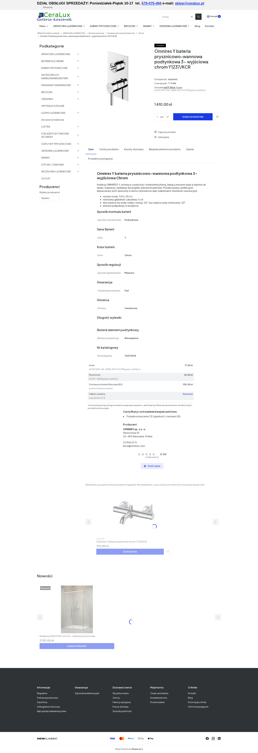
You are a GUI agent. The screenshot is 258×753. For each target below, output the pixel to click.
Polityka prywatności (47, 697)
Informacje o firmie (197, 702)
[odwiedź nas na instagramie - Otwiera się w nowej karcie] (213, 738)
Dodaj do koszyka (193, 116)
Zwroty (116, 697)
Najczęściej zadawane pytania (51, 711)
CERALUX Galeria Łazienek (48, 33)
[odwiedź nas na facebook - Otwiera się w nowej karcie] (207, 738)
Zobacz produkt (77, 646)
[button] (198, 17)
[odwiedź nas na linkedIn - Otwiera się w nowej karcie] (219, 738)
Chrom (141, 33)
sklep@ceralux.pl (189, 3)
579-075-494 (151, 3)
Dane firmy (42, 702)
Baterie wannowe (96, 33)
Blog (190, 697)
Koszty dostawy (121, 706)
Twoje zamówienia (159, 693)
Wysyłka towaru (121, 693)
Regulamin (42, 693)
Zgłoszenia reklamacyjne (87, 693)
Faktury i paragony (122, 702)
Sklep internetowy (128, 749)
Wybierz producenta (49, 192)
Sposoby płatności (122, 711)
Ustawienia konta (158, 697)
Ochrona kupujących (198, 706)
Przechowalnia (157, 702)
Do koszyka (130, 551)
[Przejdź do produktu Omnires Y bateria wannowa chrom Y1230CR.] (133, 513)
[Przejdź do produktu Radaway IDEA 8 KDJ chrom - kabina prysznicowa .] (77, 609)
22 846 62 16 (130, 442)
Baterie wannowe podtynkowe (121, 33)
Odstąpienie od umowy (48, 706)
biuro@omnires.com (134, 445)
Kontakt (192, 693)
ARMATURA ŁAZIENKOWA (74, 33)
